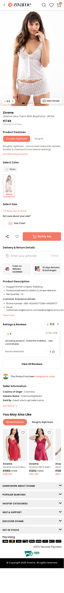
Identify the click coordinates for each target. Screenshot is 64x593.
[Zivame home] (19, 5)
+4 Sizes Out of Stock (14, 211)
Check (55, 256)
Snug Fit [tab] (39, 138)
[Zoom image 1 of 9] (32, 58)
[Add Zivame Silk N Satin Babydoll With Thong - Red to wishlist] (49, 432)
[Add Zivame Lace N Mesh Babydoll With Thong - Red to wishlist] (23, 432)
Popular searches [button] (14, 494)
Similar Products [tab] (15, 422)
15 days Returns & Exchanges (51, 269)
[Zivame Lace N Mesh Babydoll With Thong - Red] (15, 445)
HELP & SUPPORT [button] (12, 512)
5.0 (8, 101)
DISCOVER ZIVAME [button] (13, 521)
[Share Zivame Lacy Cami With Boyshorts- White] (7, 236)
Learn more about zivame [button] (19, 485)
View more (8, 315)
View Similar (53, 100)
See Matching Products (15, 154)
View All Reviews (31, 364)
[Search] (44, 5)
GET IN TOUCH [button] (11, 529)
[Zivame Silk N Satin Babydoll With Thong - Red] (41, 445)
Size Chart (19, 223)
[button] (4, 5)
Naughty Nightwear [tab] (16, 138)
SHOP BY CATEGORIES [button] (15, 503)
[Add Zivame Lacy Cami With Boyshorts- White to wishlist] (17, 236)
